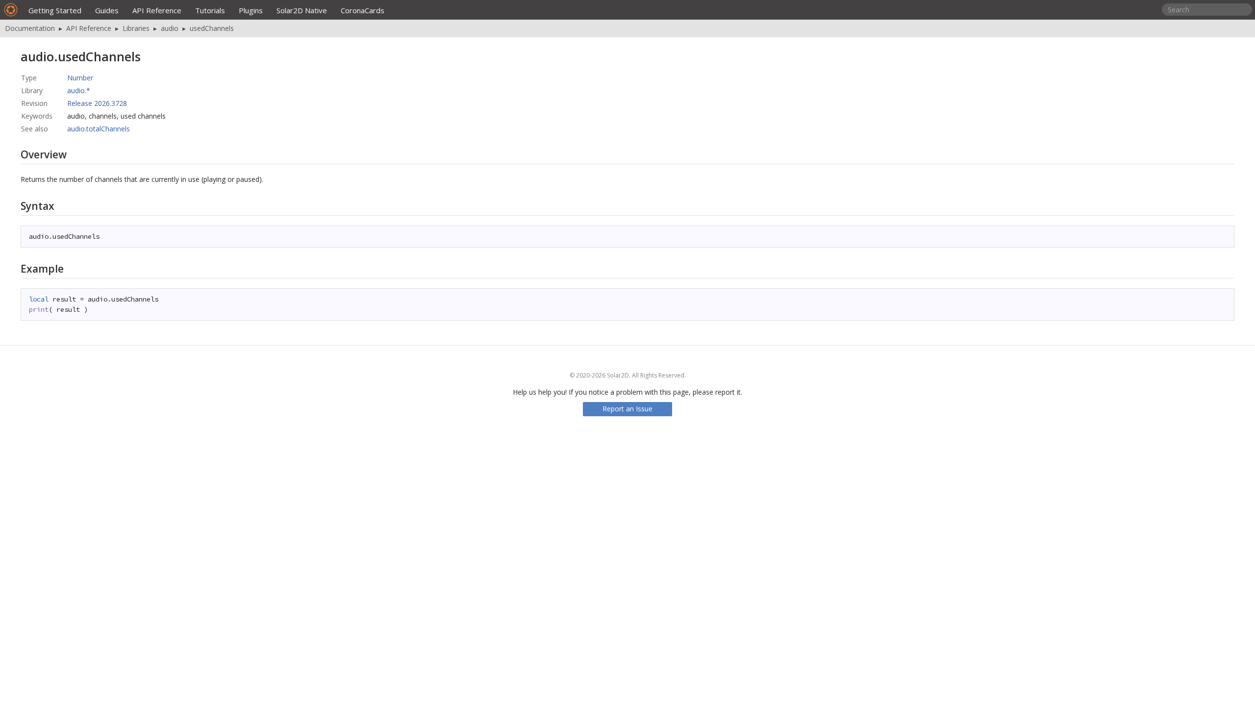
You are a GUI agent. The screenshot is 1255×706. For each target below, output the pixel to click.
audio (169, 28)
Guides (107, 10)
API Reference (156, 10)
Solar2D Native (301, 10)
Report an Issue (627, 408)
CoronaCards (362, 10)
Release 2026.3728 (97, 103)
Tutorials (210, 10)
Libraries (136, 28)
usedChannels (212, 28)
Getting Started (54, 10)
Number (80, 77)
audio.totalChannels (98, 128)
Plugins (251, 10)
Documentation (30, 28)
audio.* (78, 90)
